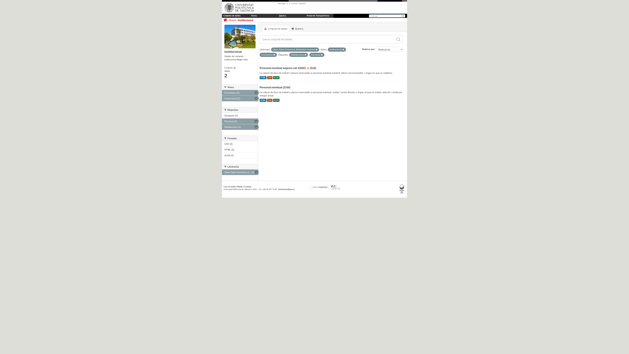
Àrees (254, 16)
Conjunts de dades (232, 16)
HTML (263, 78)
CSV (270, 78)
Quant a (282, 16)
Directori (302, 3)
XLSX (276, 78)
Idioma (280, 3)
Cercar (294, 3)
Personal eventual (271, 87)
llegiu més (242, 59)
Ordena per (368, 49)
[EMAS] (402, 189)
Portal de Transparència (318, 16)
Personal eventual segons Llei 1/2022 (283, 68)
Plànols (240, 187)
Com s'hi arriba (230, 187)
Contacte (247, 187)
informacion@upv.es (286, 189)
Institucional (245, 20)
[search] (398, 39)
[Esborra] (316, 50)
